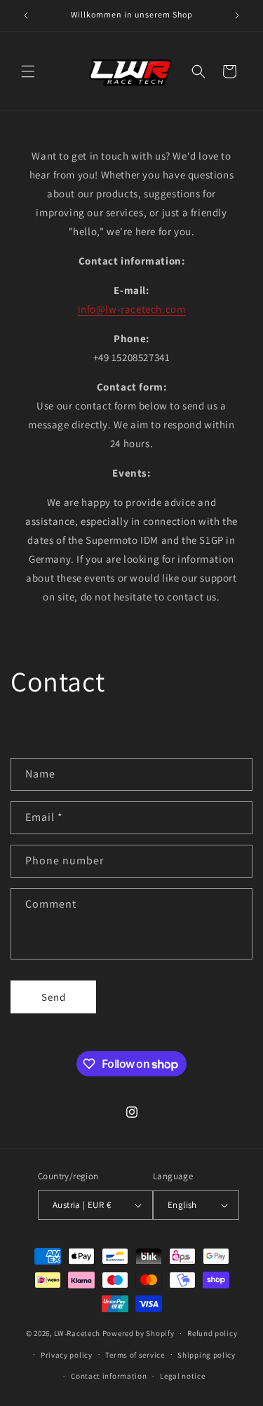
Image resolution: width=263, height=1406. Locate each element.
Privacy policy (67, 1355)
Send (53, 997)
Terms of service (134, 1355)
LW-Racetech (77, 1333)
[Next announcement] (237, 15)
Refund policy (212, 1333)
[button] (28, 71)
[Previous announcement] (26, 15)
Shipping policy (206, 1355)
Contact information (109, 1376)
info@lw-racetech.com (132, 309)
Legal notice (182, 1376)
